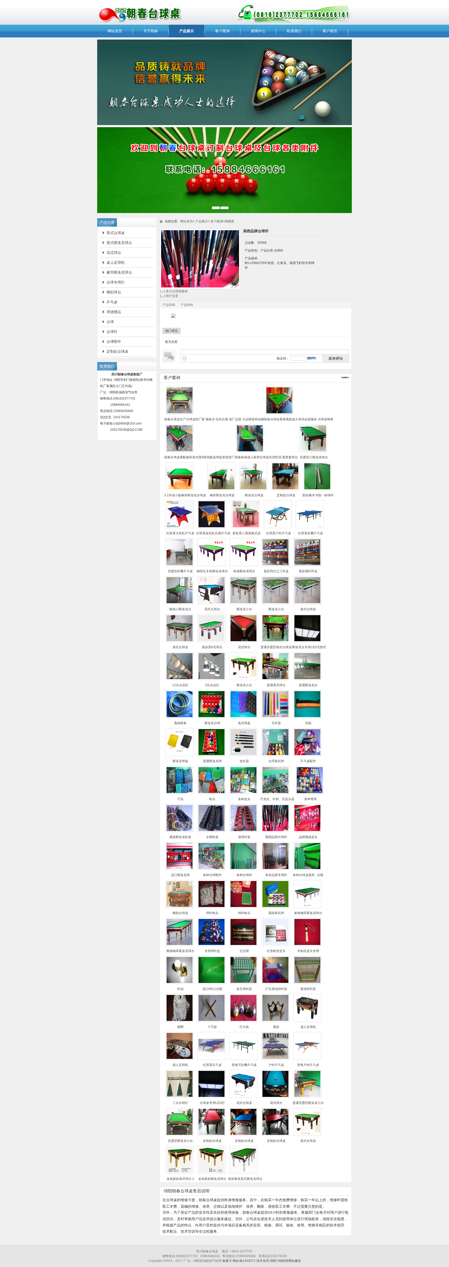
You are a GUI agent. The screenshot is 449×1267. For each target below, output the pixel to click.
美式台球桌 (116, 233)
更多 (345, 377)
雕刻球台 (114, 292)
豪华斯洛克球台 (119, 272)
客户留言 (330, 31)
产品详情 (169, 305)
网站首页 (115, 31)
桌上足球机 (116, 262)
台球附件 (114, 341)
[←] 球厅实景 (169, 296)
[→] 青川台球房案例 (174, 291)
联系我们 (294, 31)
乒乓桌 (112, 302)
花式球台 (114, 252)
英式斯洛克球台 (119, 243)
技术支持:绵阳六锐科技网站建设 (278, 1261)
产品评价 (187, 305)
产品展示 (186, 31)
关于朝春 (150, 31)
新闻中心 (258, 31)
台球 (110, 322)
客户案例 (222, 31)
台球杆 (112, 332)
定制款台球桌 (117, 351)
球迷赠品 (114, 312)
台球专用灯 (116, 282)
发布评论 (335, 358)
